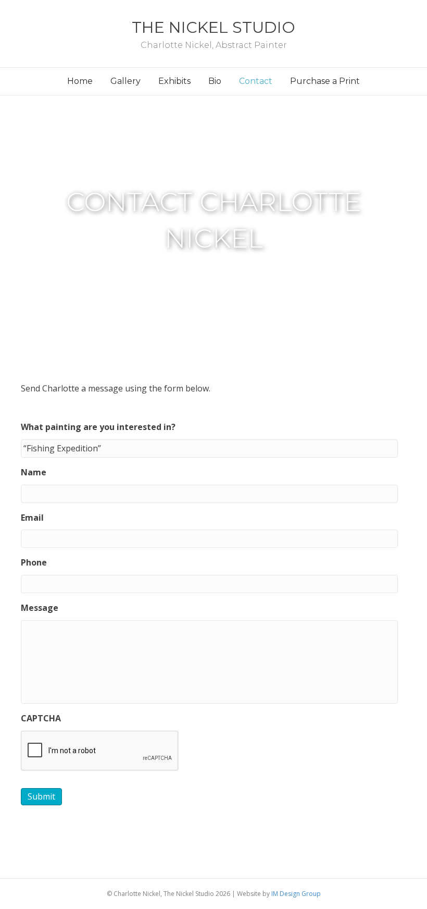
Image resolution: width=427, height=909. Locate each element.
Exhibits (174, 81)
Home (80, 81)
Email (32, 517)
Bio (214, 81)
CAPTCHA (41, 718)
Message (39, 608)
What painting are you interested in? (98, 427)
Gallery (125, 81)
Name (33, 472)
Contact (255, 81)
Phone (34, 562)
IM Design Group (296, 893)
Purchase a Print (325, 81)
